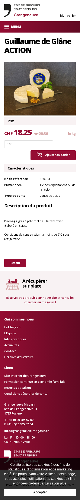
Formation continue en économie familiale (34, 382)
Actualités (11, 345)
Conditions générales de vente (25, 394)
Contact (10, 351)
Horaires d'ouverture (18, 357)
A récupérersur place (34, 283)
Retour (15, 263)
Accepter (40, 492)
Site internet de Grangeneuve (25, 376)
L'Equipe (10, 333)
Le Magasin (12, 327)
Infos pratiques (15, 339)
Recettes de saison (17, 388)
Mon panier (68, 15)
